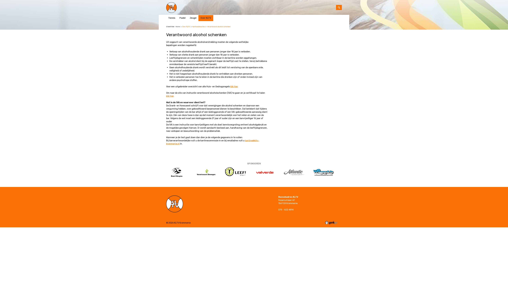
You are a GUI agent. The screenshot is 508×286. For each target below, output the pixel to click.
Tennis (171, 18)
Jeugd (193, 18)
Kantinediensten (198, 27)
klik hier (234, 86)
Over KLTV (206, 18)
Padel (182, 18)
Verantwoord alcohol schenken (219, 27)
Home (178, 27)
